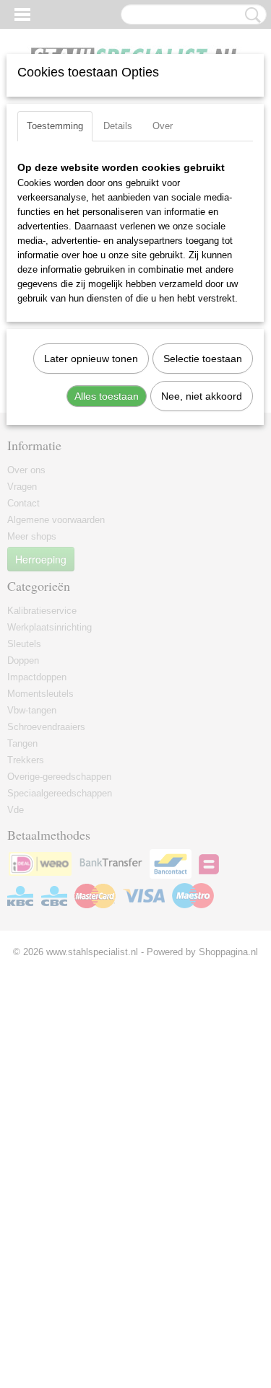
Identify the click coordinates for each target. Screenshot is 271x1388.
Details (117, 125)
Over (162, 125)
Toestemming (55, 125)
